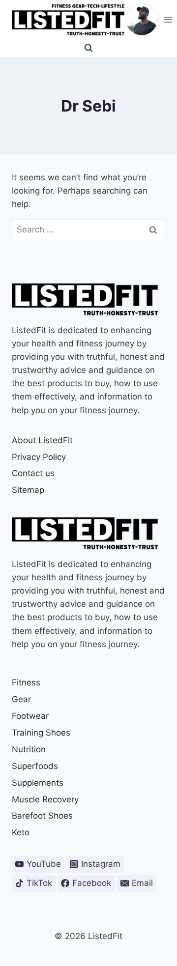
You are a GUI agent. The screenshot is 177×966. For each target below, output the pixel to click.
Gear (21, 699)
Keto (21, 832)
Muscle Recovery (45, 799)
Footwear (30, 716)
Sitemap (28, 490)
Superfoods (35, 766)
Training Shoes (41, 733)
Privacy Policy (39, 457)
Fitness (26, 682)
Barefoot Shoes (42, 816)
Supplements (37, 783)
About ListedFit (42, 440)
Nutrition (29, 749)
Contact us (33, 473)
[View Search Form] (88, 48)
